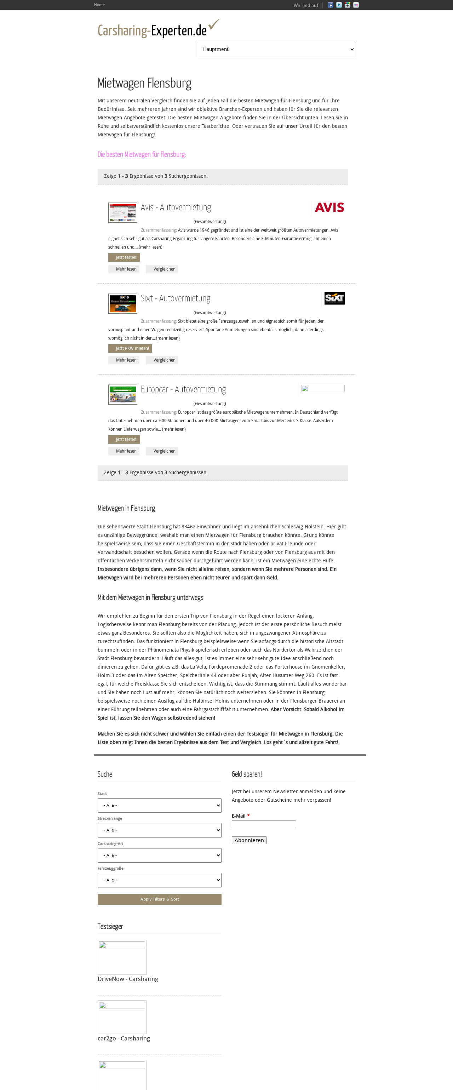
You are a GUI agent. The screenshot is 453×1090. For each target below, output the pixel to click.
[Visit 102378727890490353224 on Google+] (347, 6)
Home (99, 4)
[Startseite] (158, 28)
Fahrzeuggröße (111, 868)
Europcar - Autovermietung (183, 388)
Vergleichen (165, 269)
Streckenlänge (110, 818)
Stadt (102, 793)
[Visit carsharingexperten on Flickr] (356, 6)
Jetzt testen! (126, 257)
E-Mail (241, 816)
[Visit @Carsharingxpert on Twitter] (339, 6)
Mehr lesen (126, 269)
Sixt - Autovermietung (175, 297)
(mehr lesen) (150, 247)
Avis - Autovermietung (176, 206)
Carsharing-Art (110, 843)
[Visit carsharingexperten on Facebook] (330, 6)
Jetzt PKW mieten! (132, 348)
